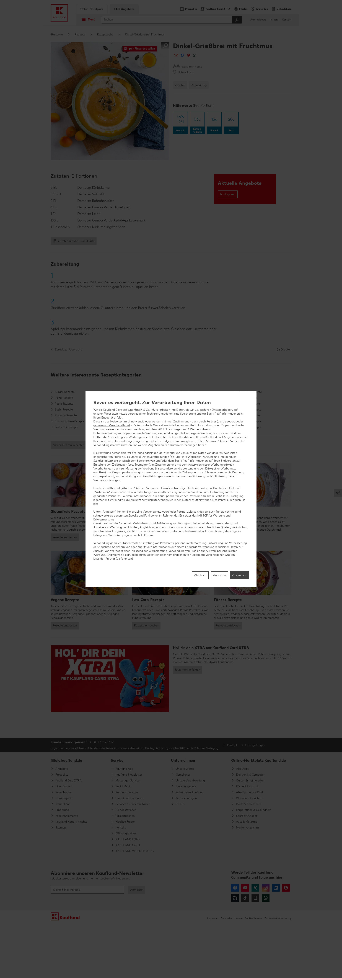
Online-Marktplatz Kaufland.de (258, 760)
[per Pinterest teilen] (188, 55)
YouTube (245, 888)
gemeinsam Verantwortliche (111, 425)
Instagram (266, 888)
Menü (91, 19)
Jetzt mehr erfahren (187, 669)
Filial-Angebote (124, 9)
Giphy (255, 898)
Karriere (274, 19)
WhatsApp (266, 898)
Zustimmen (239, 575)
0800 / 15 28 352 (103, 742)
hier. (95, 503)
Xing (255, 888)
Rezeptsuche (105, 34)
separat (232, 421)
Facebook (235, 888)
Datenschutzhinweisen (196, 499)
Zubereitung (199, 85)
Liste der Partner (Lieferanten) (113, 558)
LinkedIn (276, 888)
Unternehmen (258, 19)
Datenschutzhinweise (231, 918)
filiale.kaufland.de (66, 760)
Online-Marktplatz (91, 9)
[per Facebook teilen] (182, 55)
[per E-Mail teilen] (176, 55)
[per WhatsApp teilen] (195, 55)
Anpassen (219, 575)
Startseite (57, 34)
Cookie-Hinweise (253, 918)
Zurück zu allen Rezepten (68, 445)
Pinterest (286, 888)
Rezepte (80, 34)
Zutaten (180, 85)
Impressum (212, 918)
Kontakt (286, 19)
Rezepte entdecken (65, 537)
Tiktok (245, 898)
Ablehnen (200, 575)
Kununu (235, 898)
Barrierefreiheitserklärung (278, 918)
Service (117, 760)
